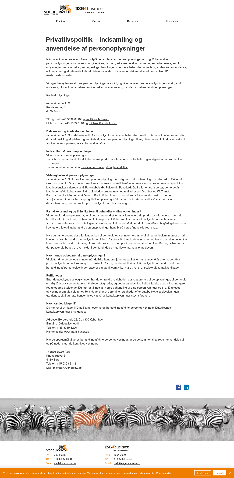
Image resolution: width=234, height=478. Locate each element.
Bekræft (220, 473)
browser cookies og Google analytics (104, 167)
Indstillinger (203, 473)
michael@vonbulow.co (103, 123)
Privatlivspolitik (163, 473)
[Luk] (230, 472)
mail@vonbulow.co (97, 119)
